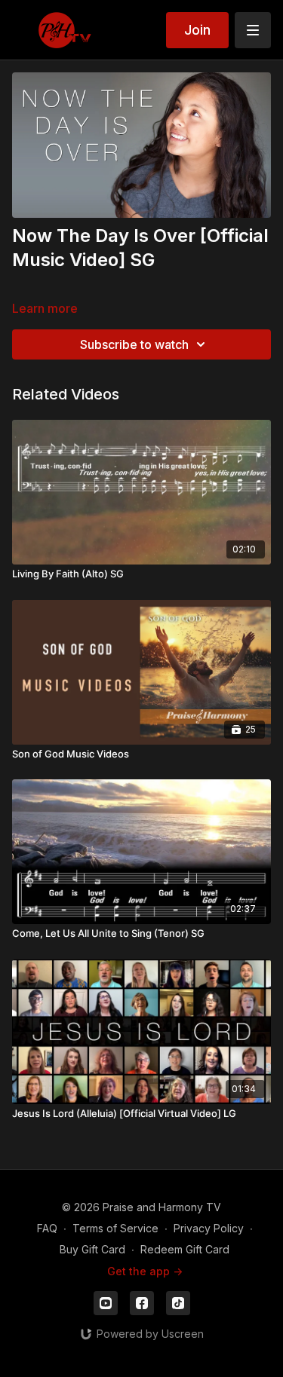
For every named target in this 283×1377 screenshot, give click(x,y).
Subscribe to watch (134, 344)
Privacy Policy (209, 1228)
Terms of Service (115, 1228)
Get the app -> (145, 1271)
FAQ (47, 1228)
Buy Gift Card (92, 1249)
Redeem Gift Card (184, 1249)
